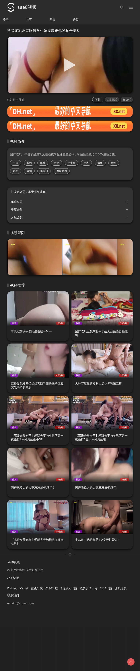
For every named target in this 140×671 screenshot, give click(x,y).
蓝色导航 (37, 588)
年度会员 (17, 202)
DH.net (12, 588)
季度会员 (17, 209)
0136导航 (51, 588)
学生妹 (71, 162)
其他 (29, 162)
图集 (52, 19)
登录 (6, 19)
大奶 (56, 162)
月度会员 (17, 217)
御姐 (100, 162)
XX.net (24, 588)
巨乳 (86, 162)
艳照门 (44, 170)
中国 (15, 162)
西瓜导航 (121, 588)
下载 (97, 99)
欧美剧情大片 (88, 588)
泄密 (113, 162)
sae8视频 (27, 7)
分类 (76, 19)
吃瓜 (42, 162)
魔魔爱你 (62, 170)
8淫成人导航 (69, 588)
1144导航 (106, 588)
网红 (15, 170)
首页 (29, 19)
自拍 (29, 170)
